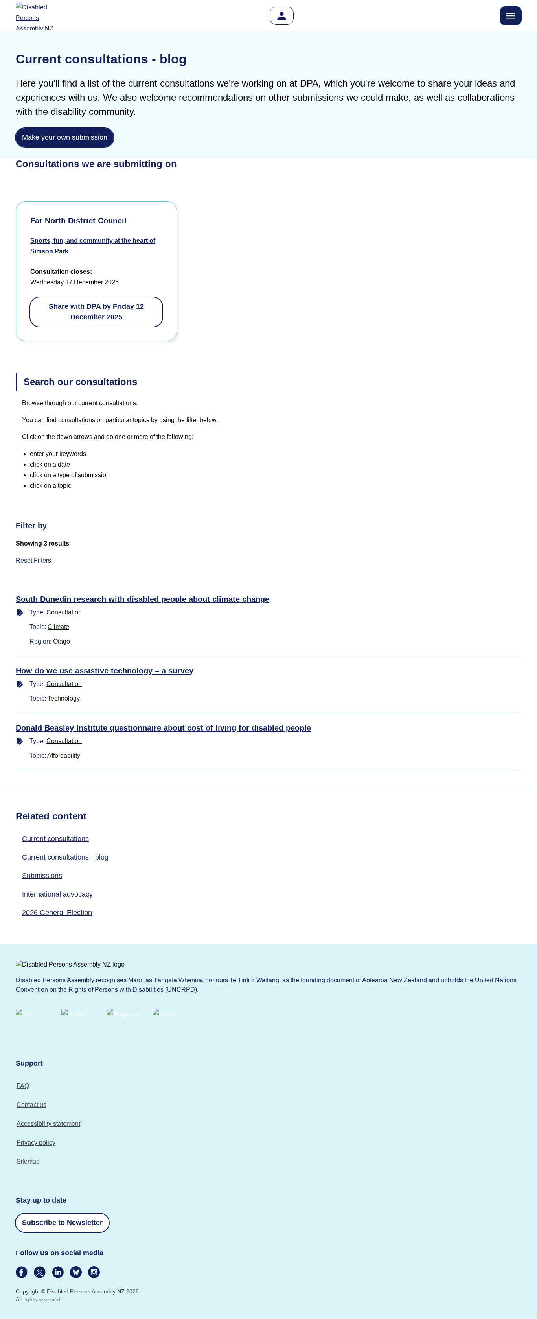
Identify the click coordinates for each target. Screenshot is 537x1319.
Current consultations (55, 839)
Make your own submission (64, 137)
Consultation (64, 612)
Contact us (31, 1104)
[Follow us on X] (40, 1272)
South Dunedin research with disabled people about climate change (142, 599)
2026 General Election (57, 913)
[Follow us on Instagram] (94, 1272)
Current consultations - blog (65, 857)
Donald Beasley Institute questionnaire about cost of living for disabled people (163, 727)
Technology (64, 698)
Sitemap (28, 1161)
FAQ (23, 1086)
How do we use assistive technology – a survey (104, 670)
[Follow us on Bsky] (76, 1272)
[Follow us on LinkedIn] (58, 1272)
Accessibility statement (48, 1123)
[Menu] (510, 16)
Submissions (42, 876)
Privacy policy (36, 1142)
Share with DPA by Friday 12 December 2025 (96, 312)
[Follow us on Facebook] (22, 1272)
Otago (61, 641)
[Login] (281, 15)
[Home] (39, 16)
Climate (58, 627)
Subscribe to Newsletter (62, 1223)
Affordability (63, 755)
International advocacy (57, 894)
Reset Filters (33, 560)
